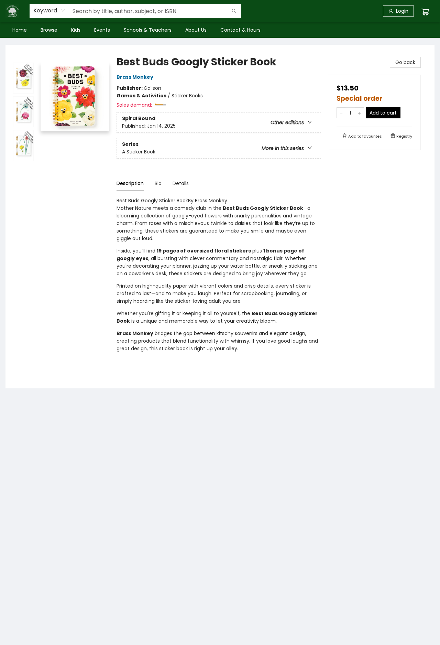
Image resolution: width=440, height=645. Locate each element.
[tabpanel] (219, 285)
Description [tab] (130, 183)
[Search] (234, 11)
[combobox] (49, 10)
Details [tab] (181, 183)
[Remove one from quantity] (341, 113)
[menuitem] (20, 30)
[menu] (220, 30)
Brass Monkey (135, 77)
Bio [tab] (158, 183)
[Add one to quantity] (359, 113)
